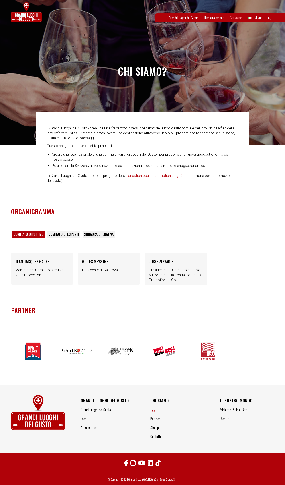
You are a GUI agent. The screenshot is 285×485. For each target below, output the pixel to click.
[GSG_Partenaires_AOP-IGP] (164, 351)
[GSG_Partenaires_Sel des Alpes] (33, 351)
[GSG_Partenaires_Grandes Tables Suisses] (120, 351)
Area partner (89, 427)
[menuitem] (184, 17)
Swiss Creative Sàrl (168, 479)
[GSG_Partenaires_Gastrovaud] (77, 351)
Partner (155, 418)
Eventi (84, 418)
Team (153, 410)
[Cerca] (269, 17)
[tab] (28, 236)
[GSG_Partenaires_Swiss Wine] (208, 351)
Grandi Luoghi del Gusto (96, 409)
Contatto (156, 436)
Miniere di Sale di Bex (233, 409)
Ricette (224, 418)
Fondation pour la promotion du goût (154, 176)
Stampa (155, 427)
